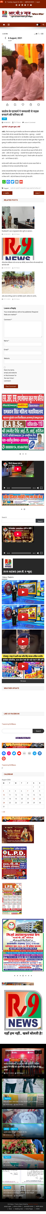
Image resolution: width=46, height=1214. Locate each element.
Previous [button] (4, 744)
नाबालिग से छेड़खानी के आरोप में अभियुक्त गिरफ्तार (8, 193)
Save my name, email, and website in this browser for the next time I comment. (10, 375)
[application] (23, 475)
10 (4, 795)
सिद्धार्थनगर (7, 1098)
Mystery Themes (33, 1204)
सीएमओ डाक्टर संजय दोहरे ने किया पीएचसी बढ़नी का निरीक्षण (21, 1102)
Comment (8, 319)
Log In (38, 2)
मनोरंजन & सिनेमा (17, 1206)
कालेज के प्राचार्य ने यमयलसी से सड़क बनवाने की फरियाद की (25, 188)
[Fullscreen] (41, 488)
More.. (10, 1209)
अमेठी (4, 118)
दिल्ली (12, 1060)
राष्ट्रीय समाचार (21, 1060)
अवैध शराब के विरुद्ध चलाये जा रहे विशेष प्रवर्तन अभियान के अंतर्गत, (19, 296)
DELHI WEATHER (23, 700)
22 (34, 799)
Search (4, 517)
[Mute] (38, 488)
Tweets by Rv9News (9, 724)
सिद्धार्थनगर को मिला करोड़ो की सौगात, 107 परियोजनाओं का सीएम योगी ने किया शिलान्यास (22, 1161)
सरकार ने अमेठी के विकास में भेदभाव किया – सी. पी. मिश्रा (39, 193)
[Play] (5, 488)
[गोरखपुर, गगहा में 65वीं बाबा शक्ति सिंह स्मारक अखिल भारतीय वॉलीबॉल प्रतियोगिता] (23, 666)
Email (6, 349)
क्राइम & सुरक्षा (7, 1206)
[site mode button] (38, 25)
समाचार (6, 1129)
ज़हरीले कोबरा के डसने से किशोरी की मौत (15, 1132)
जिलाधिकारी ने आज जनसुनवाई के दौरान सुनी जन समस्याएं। (17, 231)
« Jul (3, 812)
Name (6, 341)
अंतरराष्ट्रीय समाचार (28, 1206)
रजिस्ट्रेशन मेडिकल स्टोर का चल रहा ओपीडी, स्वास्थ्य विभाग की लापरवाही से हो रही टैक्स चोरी (22, 264)
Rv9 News (17, 122)
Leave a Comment (29, 122)
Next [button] (41, 744)
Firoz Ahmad (19, 1104)
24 (4, 803)
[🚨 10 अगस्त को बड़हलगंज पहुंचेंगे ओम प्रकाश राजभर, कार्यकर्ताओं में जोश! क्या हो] (23, 617)
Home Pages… (29, 1209)
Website (7, 358)
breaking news (19, 1209)
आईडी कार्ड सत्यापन (29, 2)
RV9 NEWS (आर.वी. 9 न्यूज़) (17, 571)
